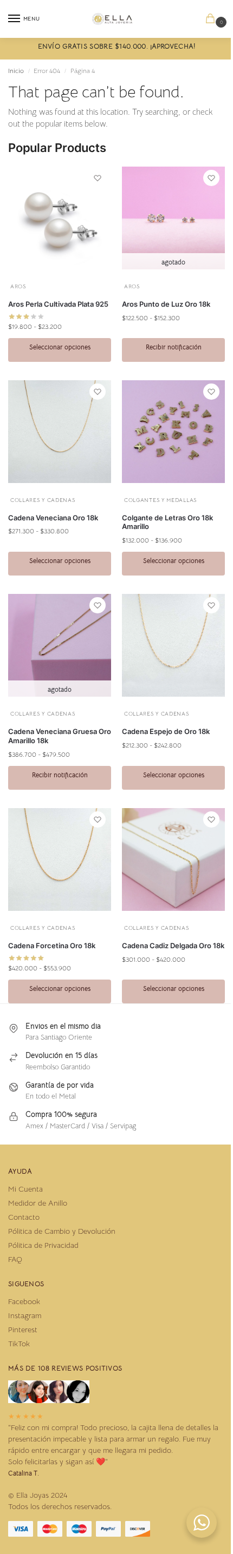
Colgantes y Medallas (160, 500)
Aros (18, 286)
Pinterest (22, 1329)
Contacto (24, 1217)
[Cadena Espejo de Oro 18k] (173, 645)
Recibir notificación (174, 347)
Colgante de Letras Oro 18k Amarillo (167, 522)
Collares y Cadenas (42, 500)
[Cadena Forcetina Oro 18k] (59, 859)
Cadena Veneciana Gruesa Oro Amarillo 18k (59, 736)
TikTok (19, 1343)
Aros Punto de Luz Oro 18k (166, 304)
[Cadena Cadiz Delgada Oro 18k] (173, 859)
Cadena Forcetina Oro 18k (51, 945)
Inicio (16, 71)
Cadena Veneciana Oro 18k (53, 517)
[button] (212, 19)
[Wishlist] (97, 178)
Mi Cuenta (25, 1189)
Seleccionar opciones (59, 347)
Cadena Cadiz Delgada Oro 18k (173, 945)
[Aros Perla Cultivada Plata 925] (59, 218)
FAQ (15, 1259)
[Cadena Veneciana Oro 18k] (59, 431)
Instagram (24, 1315)
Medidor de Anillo (37, 1203)
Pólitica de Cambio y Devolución (61, 1231)
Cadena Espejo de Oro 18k (166, 731)
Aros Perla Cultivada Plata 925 (58, 304)
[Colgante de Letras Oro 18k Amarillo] (173, 431)
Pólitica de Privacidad (43, 1245)
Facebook (24, 1301)
